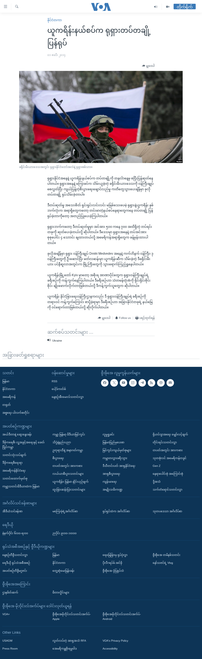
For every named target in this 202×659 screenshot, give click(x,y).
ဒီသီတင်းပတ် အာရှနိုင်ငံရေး (119, 465)
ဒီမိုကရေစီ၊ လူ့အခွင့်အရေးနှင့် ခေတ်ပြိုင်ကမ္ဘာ (23, 445)
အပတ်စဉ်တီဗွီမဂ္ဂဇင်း (14, 570)
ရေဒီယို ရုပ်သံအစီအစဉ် (16, 562)
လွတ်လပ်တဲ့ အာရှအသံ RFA (69, 640)
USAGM (7, 640)
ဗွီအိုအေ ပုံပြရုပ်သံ (113, 570)
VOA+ (6, 614)
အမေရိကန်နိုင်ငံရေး (14, 470)
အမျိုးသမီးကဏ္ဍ (113, 489)
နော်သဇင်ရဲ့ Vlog (163, 562)
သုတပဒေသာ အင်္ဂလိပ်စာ (167, 511)
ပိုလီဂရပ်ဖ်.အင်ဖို (112, 562)
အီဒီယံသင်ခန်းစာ (12, 511)
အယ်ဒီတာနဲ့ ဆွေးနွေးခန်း (17, 434)
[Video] (168, 7)
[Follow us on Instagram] (133, 382)
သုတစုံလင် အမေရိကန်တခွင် (169, 457)
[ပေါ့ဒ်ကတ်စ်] (161, 382)
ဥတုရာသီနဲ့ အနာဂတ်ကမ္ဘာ (67, 450)
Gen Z (157, 465)
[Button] (148, 66)
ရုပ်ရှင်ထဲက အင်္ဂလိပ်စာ (116, 511)
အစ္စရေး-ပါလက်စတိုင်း (15, 412)
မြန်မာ (5, 381)
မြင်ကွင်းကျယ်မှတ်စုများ (117, 450)
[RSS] (151, 382)
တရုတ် (6, 404)
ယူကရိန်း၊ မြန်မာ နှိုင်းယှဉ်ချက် (70, 481)
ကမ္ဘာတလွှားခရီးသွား (115, 457)
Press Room (10, 648)
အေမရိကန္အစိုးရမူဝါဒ (64, 648)
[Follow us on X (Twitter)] (114, 382)
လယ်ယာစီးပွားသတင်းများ (68, 473)
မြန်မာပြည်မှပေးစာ (113, 442)
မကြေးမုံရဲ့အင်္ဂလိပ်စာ (65, 511)
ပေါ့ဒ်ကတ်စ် (59, 389)
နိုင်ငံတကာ (54, 20)
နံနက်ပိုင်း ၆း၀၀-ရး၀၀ (15, 533)
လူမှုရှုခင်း (108, 434)
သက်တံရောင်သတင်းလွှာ (167, 489)
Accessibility (110, 648)
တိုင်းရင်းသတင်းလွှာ (165, 442)
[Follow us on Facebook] (104, 382)
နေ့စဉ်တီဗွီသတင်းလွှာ (15, 554)
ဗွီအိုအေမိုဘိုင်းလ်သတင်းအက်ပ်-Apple (71, 616)
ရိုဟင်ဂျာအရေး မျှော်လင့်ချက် (170, 434)
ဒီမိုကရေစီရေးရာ (12, 462)
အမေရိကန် (9, 396)
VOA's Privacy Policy (115, 640)
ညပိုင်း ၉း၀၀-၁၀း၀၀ (64, 533)
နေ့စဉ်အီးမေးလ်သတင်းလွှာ (68, 396)
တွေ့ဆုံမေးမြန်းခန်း (63, 570)
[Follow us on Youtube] (123, 382)
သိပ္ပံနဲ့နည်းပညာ (61, 442)
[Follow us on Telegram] (142, 382)
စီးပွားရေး (58, 457)
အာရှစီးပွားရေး (111, 473)
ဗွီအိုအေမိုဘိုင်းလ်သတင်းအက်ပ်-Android (122, 616)
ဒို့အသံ (157, 481)
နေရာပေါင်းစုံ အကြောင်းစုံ (168, 473)
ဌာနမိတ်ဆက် (10, 592)
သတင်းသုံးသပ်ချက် (14, 454)
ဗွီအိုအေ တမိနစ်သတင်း (166, 554)
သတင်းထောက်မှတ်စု (14, 478)
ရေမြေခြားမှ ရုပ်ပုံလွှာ (115, 554)
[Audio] (156, 7)
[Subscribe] (170, 382)
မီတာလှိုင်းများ (60, 592)
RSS (54, 381)
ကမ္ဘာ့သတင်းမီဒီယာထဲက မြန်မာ (20, 486)
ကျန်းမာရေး (110, 481)
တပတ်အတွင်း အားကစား (67, 465)
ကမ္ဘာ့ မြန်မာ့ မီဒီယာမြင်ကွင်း (68, 434)
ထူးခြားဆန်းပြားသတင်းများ (68, 489)
